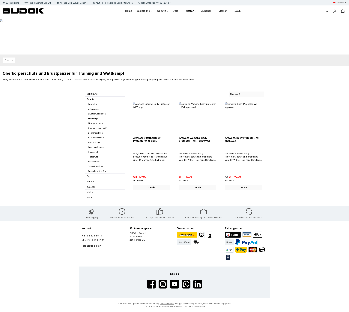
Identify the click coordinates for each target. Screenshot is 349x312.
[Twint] (233, 235)
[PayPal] (246, 242)
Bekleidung (92, 93)
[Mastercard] (253, 250)
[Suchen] (326, 11)
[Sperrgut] (209, 235)
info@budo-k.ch (91, 245)
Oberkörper (93, 118)
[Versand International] (201, 235)
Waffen (90, 181)
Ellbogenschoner (95, 123)
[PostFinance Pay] (241, 250)
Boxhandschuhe (95, 133)
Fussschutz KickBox (97, 171)
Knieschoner (94, 161)
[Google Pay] (229, 250)
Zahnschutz (93, 109)
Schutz (90, 99)
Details (152, 187)
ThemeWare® (199, 306)
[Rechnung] (228, 257)
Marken (90, 192)
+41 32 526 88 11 (92, 235)
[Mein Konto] (334, 11)
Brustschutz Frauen (97, 114)
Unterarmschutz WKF (97, 128)
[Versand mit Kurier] (196, 242)
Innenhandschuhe (96, 147)
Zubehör (91, 187)
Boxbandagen (94, 142)
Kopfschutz (93, 104)
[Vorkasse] (262, 250)
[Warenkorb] (342, 11)
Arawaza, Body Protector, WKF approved (243, 139)
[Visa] (247, 235)
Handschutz (93, 152)
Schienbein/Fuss (95, 166)
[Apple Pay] (257, 235)
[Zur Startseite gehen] (23, 10)
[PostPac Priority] (187, 235)
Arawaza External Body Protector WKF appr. (146, 139)
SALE (89, 197)
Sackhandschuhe (96, 137)
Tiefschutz (93, 157)
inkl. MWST (138, 180)
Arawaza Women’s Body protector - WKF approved (194, 139)
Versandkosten (167, 303)
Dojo (89, 176)
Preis (7, 60)
